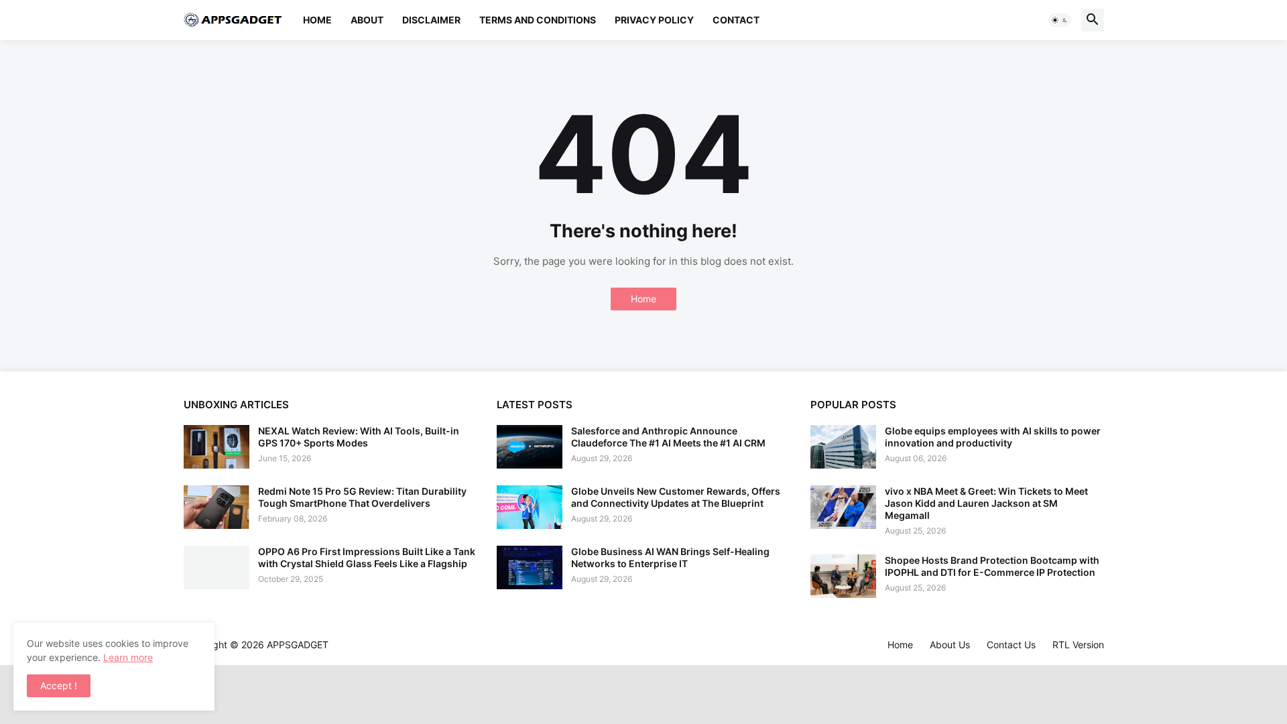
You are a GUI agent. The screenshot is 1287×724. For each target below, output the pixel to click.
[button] (1059, 20)
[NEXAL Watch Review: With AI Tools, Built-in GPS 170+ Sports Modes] (216, 447)
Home (317, 19)
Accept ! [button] (58, 685)
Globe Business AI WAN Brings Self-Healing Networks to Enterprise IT (670, 557)
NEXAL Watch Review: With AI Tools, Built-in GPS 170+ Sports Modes (358, 436)
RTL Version (1078, 644)
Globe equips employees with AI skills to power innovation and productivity (993, 436)
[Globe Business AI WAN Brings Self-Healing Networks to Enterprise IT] (529, 567)
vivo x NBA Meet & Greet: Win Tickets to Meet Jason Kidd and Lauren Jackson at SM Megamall (986, 503)
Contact (736, 19)
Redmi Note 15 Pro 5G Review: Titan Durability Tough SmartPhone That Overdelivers (362, 497)
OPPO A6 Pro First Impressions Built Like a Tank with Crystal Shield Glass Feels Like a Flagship (366, 557)
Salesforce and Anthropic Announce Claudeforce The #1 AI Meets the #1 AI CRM (668, 436)
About (367, 19)
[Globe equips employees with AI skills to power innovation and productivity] (843, 447)
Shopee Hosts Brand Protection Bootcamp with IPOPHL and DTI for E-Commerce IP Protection (992, 566)
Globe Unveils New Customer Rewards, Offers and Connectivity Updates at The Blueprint (675, 497)
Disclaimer (431, 19)
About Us (950, 644)
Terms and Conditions (537, 19)
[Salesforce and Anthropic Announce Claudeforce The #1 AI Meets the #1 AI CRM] (529, 447)
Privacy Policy (654, 19)
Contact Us (1011, 644)
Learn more (128, 657)
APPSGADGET (297, 644)
